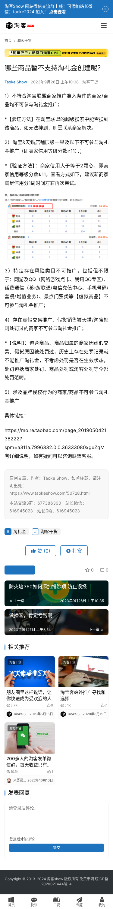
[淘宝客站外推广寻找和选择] (83, 671)
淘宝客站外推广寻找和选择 (82, 695)
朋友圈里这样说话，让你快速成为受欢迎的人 (29, 695)
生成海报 (22, 569)
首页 (8, 40)
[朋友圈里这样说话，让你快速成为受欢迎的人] (30, 671)
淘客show (55, 879)
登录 (13, 839)
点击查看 (57, 11)
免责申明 (87, 879)
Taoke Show (16, 82)
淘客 (79, 369)
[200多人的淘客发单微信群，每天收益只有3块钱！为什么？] (30, 738)
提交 (56, 847)
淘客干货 (90, 82)
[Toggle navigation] (103, 25)
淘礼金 (40, 104)
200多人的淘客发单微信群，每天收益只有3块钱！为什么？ (28, 762)
